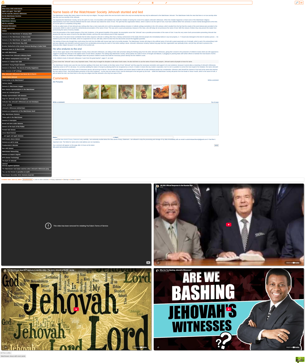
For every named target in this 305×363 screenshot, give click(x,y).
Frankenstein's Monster (10, 145)
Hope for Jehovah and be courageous (15, 99)
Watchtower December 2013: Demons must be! (18, 175)
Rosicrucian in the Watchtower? (13, 80)
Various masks (7, 83)
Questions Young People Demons (13, 65)
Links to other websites (41, 179)
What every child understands (12, 8)
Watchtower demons (9, 21)
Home (4, 6)
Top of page (215, 102)
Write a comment (213, 80)
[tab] (152, 2)
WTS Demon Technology (10, 157)
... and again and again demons (12, 136)
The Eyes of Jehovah (9, 161)
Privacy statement (56, 179)
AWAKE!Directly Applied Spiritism (10, 164)
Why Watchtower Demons (11, 114)
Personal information (9, 26)
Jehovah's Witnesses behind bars (13, 108)
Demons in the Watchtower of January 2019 (17, 34)
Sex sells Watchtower (9, 52)
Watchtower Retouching (10, 151)
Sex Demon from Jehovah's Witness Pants (16, 55)
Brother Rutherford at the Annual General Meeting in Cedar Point (24, 46)
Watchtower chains (8, 18)
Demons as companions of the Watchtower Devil (18, 111)
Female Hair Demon (8, 130)
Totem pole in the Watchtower (12, 117)
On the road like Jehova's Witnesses (14, 13)
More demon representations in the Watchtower (18, 89)
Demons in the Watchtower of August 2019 (16, 40)
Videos (4, 31)
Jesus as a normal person (11, 92)
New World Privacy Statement (70, 139)
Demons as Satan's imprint (11, 154)
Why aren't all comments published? (64, 147)
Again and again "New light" (11, 11)
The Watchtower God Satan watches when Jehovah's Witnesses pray (25, 169)
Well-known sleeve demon (11, 139)
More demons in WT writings (12, 71)
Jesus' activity (7, 105)
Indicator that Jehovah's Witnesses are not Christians (20, 102)
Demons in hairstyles (9, 120)
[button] (152, 2)
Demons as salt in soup (10, 142)
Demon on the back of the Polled (13, 126)
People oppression (8, 28)
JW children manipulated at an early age (15, 58)
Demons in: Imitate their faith (12, 61)
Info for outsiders (8, 23)
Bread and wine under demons (12, 123)
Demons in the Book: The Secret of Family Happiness (20, 68)
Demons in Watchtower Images (12, 86)
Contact (72, 179)
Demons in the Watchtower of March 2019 (16, 37)
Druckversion (27, 179)
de (301, 3)
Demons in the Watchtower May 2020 (14, 43)
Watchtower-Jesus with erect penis (13, 356)
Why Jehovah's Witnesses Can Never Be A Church (19, 74)
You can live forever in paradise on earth (16, 172)
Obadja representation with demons (14, 95)
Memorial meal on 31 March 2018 (13, 49)
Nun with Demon (7, 148)
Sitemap (65, 179)
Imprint (78, 179)
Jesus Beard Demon (9, 133)
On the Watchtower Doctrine (11, 16)
